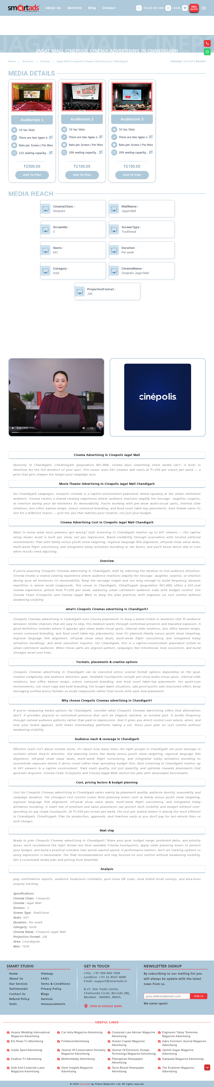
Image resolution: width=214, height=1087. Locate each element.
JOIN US (198, 996)
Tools (13, 1004)
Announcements (51, 1004)
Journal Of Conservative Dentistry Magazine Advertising (83, 1052)
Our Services (18, 983)
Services (74, 8)
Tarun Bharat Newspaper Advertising (128, 1069)
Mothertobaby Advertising (78, 1058)
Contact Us (17, 994)
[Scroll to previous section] (207, 1060)
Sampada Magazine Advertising (183, 1058)
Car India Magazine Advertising (81, 1032)
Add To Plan (32, 174)
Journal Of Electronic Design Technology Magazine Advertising (134, 1052)
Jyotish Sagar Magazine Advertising (178, 1052)
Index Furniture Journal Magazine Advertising (184, 1043)
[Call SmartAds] (207, 43)
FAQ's (45, 978)
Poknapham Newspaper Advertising (127, 1060)
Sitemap (47, 973)
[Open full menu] (203, 8)
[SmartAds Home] (24, 8)
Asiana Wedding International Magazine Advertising (30, 1034)
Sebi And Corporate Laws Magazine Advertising (27, 1069)
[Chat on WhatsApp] (207, 51)
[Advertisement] (107, 331)
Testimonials (18, 989)
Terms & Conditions (51, 983)
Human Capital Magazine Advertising (128, 1043)
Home (13, 973)
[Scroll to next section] (207, 1067)
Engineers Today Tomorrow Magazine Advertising (180, 1034)
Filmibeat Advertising (75, 1041)
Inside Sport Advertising (26, 1050)
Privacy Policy (51, 989)
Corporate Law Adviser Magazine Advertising (133, 1034)
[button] (139, 8)
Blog (92, 8)
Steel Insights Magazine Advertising (77, 1069)
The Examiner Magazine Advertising (178, 1069)
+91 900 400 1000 (153, 8)
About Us (53, 8)
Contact (108, 8)
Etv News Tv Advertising (27, 1041)
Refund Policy (19, 999)
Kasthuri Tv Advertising (26, 1058)
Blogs (45, 994)
